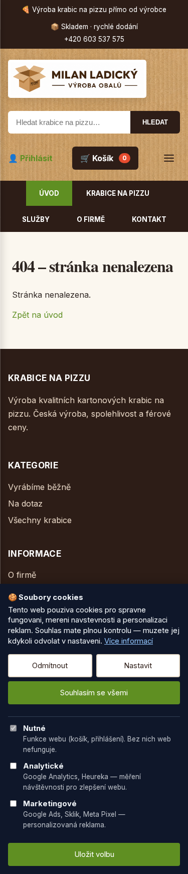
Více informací (128, 641)
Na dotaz (25, 503)
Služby (36, 219)
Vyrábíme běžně (39, 487)
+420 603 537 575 (94, 39)
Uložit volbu (94, 854)
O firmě (91, 219)
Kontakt (149, 219)
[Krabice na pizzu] (94, 79)
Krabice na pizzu (117, 193)
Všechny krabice (40, 520)
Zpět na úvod (37, 315)
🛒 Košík (103, 158)
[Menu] (169, 158)
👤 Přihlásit (30, 158)
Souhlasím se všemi (94, 692)
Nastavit (138, 665)
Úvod (49, 193)
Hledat (155, 122)
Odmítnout (50, 665)
